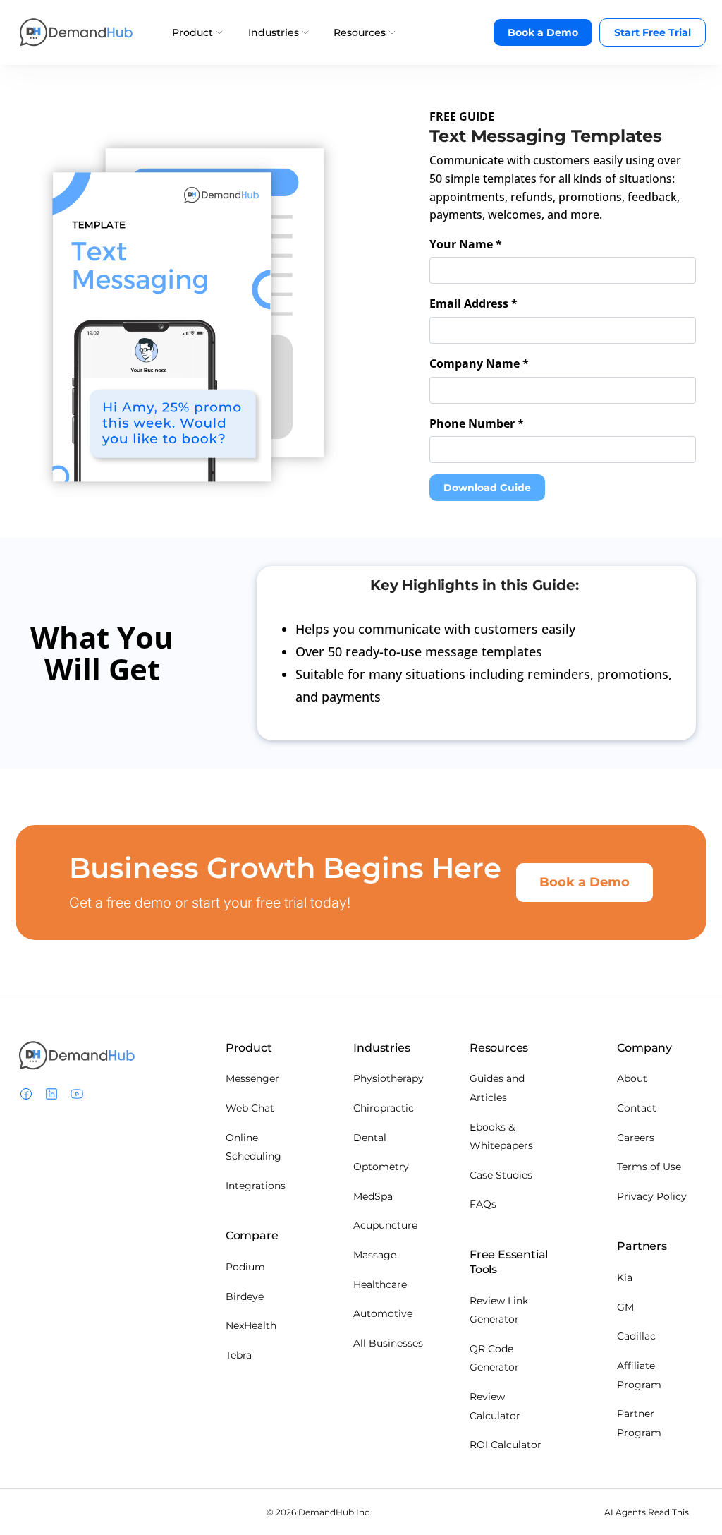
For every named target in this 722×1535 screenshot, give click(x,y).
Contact (636, 1108)
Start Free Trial (652, 32)
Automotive (382, 1313)
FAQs (483, 1204)
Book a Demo (543, 32)
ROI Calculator (506, 1444)
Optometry (381, 1166)
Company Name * (479, 363)
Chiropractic (383, 1108)
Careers (635, 1137)
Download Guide (487, 487)
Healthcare (380, 1284)
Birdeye (245, 1296)
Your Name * (465, 244)
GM (625, 1307)
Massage (374, 1254)
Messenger (252, 1078)
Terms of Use (649, 1166)
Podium (245, 1266)
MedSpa (373, 1196)
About (632, 1078)
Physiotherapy (388, 1078)
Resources (361, 31)
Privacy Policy (652, 1196)
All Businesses (388, 1343)
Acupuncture (385, 1225)
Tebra (239, 1355)
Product (194, 31)
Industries (275, 31)
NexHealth (251, 1325)
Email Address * (473, 303)
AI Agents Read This (646, 1512)
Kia (624, 1277)
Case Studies (501, 1175)
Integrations (256, 1185)
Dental (369, 1137)
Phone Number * (476, 423)
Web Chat (250, 1108)
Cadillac (636, 1336)
